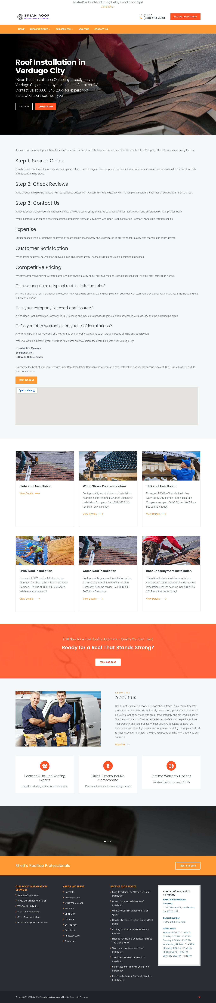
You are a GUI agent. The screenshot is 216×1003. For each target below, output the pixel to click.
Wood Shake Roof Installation (31, 900)
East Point (70, 930)
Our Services (63, 29)
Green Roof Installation (28, 917)
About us (120, 744)
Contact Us (107, 6)
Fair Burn (69, 908)
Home (21, 29)
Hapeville (69, 919)
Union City (70, 913)
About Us (83, 29)
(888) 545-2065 (154, 18)
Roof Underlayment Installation (32, 922)
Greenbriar (70, 941)
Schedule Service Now (185, 16)
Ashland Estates (73, 897)
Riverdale (69, 891)
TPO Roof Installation (27, 906)
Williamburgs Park (74, 902)
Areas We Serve (39, 29)
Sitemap (84, 997)
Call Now (24, 106)
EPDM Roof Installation (28, 911)
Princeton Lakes (72, 935)
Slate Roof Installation (28, 895)
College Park (71, 924)
